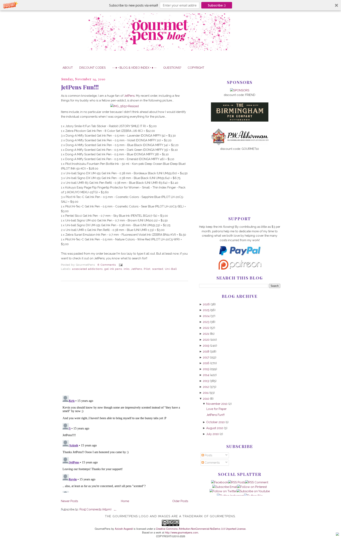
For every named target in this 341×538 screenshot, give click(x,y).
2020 (206, 339)
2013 (206, 380)
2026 (206, 304)
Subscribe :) (217, 5)
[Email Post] (120, 264)
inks (126, 268)
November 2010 (217, 403)
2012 (206, 386)
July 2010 (212, 434)
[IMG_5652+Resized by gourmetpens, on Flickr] (124, 106)
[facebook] (219, 482)
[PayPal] (239, 257)
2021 (206, 333)
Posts (208, 455)
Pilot (147, 268)
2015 (206, 369)
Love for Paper (216, 409)
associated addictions (87, 268)
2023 (206, 321)
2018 (206, 351)
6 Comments (106, 264)
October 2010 (215, 422)
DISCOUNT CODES (92, 67)
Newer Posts (69, 501)
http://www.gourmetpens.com (181, 532)
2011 (206, 392)
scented (157, 268)
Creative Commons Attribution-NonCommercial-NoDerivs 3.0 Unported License (200, 529)
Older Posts (180, 501)
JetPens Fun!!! (80, 87)
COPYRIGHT (196, 67)
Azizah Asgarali (124, 529)
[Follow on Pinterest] (252, 486)
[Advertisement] (239, 177)
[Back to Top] (337, 534)
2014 (206, 375)
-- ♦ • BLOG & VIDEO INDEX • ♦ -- (134, 67)
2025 (206, 310)
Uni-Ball (171, 268)
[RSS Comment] (256, 482)
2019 (206, 345)
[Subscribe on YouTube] (253, 491)
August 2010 (214, 428)
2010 (206, 398)
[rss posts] (236, 482)
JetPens (129, 95)
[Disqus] (124, 338)
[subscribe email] (224, 486)
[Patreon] (239, 268)
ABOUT (68, 67)
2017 (206, 357)
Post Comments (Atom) (95, 509)
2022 (206, 327)
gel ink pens (113, 268)
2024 (206, 316)
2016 (206, 363)
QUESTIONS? (172, 67)
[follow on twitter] (223, 491)
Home (125, 501)
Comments (212, 462)
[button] (170, 5)
